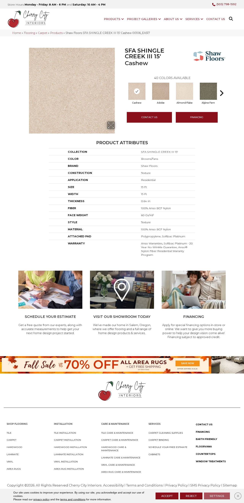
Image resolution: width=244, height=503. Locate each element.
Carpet (42, 33)
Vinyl (10, 461)
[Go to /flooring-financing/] (194, 305)
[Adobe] (160, 91)
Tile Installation (65, 432)
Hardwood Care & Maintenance (113, 449)
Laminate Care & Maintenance (120, 457)
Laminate (13, 454)
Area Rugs (14, 468)
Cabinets (154, 454)
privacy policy (41, 499)
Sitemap (230, 485)
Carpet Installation (67, 439)
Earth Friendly (206, 439)
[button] (122, 19)
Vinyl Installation (66, 461)
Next (221, 87)
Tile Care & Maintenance (117, 432)
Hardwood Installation (70, 447)
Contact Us (215, 19)
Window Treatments (211, 461)
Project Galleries (142, 19)
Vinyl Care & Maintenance (118, 464)
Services (192, 19)
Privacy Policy (177, 485)
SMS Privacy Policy (205, 485)
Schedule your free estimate (167, 447)
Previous (123, 87)
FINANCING (196, 117)
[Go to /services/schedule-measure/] (50, 303)
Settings (217, 496)
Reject (191, 496)
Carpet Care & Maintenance (119, 439)
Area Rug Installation (69, 468)
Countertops (205, 454)
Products (112, 19)
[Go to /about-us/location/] (122, 303)
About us (171, 19)
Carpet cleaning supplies (165, 432)
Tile (9, 432)
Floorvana (204, 446)
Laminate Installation (68, 454)
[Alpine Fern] (208, 91)
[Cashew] (136, 91)
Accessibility (113, 485)
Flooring (29, 33)
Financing (203, 431)
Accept (167, 496)
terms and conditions (72, 499)
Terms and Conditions (144, 485)
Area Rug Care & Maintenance (121, 471)
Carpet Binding (158, 439)
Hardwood (14, 447)
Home (16, 33)
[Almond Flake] (184, 91)
